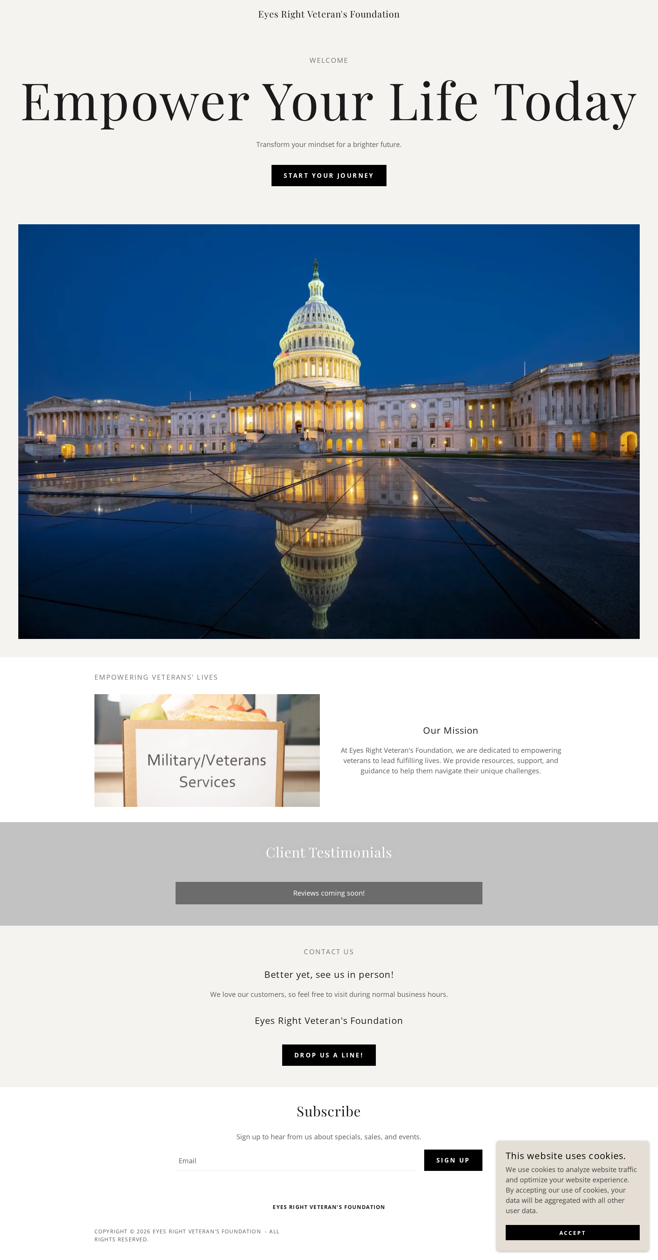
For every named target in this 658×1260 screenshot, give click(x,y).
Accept (572, 1232)
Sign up (453, 1160)
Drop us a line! (329, 1055)
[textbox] (295, 1160)
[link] (328, 14)
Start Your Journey (329, 175)
